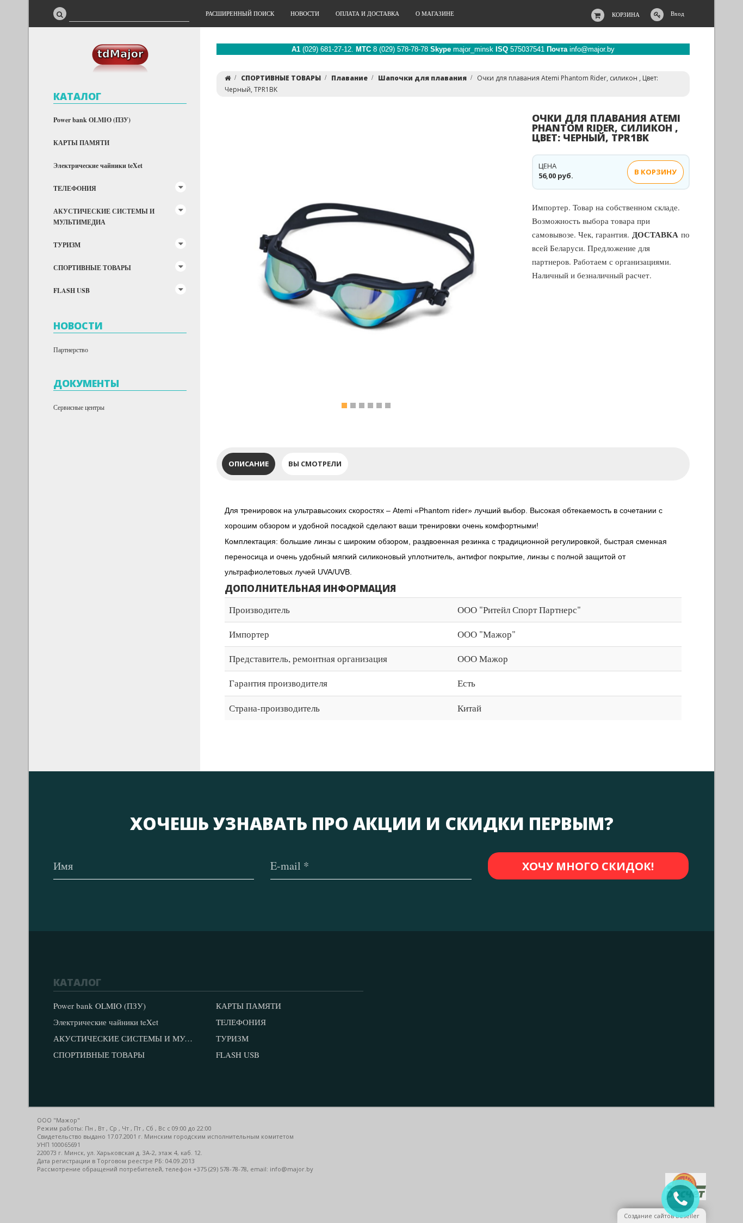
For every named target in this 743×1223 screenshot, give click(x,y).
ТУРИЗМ (67, 244)
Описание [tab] (248, 464)
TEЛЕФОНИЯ (74, 188)
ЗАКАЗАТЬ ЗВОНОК (684, 1199)
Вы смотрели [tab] (315, 464)
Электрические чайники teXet (98, 165)
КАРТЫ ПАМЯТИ (81, 142)
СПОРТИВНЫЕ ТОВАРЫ (92, 267)
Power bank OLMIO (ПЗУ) (92, 119)
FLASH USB (71, 290)
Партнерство (70, 349)
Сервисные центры (78, 407)
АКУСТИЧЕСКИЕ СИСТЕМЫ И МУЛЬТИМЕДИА (103, 217)
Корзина (626, 14)
